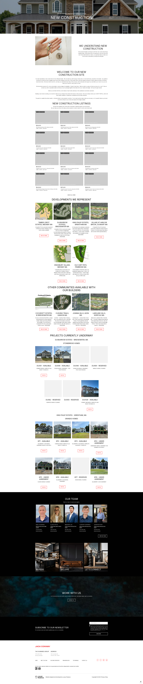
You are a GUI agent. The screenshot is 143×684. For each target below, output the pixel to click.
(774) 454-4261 (82, 529)
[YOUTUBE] (104, 660)
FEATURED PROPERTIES (54, 660)
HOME (36, 660)
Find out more (44, 235)
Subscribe (98, 633)
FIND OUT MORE (81, 281)
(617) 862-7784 (68, 529)
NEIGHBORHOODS (66, 660)
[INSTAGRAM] (101, 660)
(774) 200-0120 (39, 529)
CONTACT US (84, 660)
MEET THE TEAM (44, 660)
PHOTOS (44, 375)
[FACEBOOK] (98, 660)
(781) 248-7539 (97, 529)
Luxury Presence (66, 677)
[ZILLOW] (107, 660)
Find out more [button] (62, 281)
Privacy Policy (103, 630)
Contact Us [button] (71, 600)
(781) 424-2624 (53, 529)
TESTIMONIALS (76, 660)
